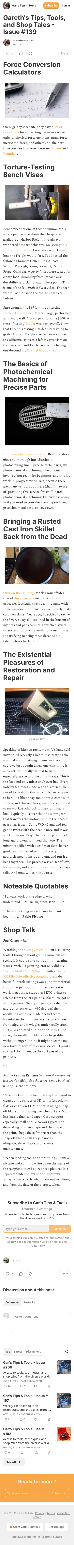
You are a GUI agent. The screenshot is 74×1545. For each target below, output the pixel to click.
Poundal (9, 153)
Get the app (57, 1527)
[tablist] (20, 1302)
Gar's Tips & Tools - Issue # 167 (25, 1398)
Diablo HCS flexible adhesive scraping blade (34, 974)
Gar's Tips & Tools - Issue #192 (24, 1431)
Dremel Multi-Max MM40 (22, 971)
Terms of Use (56, 1238)
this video (21, 598)
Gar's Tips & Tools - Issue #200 (24, 1365)
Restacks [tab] (29, 1302)
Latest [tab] (18, 1351)
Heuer (30, 323)
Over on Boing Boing (18, 593)
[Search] (67, 1352)
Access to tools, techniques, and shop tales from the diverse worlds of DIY (26, 1374)
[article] (37, 1374)
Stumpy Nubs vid (37, 949)
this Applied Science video (26, 454)
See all (11, 1462)
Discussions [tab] (33, 1351)
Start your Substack (26, 1527)
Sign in (65, 5)
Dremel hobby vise (40, 350)
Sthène (57, 148)
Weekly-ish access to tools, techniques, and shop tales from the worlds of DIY (27, 1408)
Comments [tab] (13, 1302)
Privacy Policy (37, 1245)
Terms (51, 1513)
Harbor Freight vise (17, 313)
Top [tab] (8, 1351)
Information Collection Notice (44, 1241)
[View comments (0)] (21, 53)
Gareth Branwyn (23, 40)
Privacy (39, 1513)
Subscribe (51, 5)
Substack (17, 1537)
